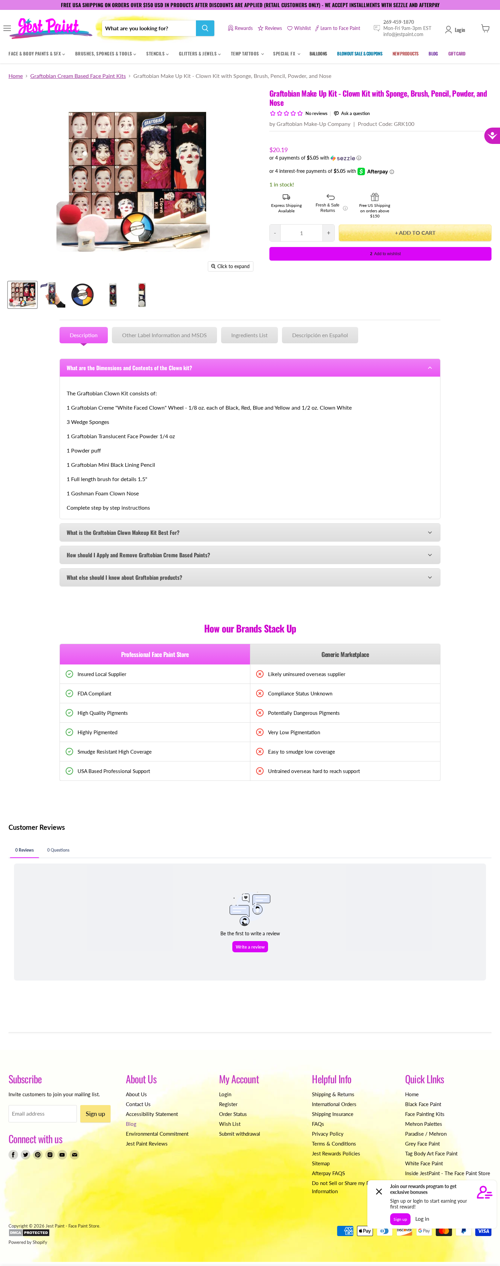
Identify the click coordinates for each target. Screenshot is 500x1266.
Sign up (95, 1113)
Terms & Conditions (334, 1143)
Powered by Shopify (28, 1242)
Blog (131, 1124)
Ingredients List (249, 335)
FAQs (318, 1124)
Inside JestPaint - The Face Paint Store (447, 1173)
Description (84, 335)
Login (460, 29)
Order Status (233, 1114)
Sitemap (321, 1163)
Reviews (273, 28)
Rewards (244, 28)
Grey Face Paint (422, 1143)
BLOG (433, 53)
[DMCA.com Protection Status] (29, 1235)
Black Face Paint (423, 1104)
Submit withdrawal (239, 1134)
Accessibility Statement (152, 1114)
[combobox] (149, 28)
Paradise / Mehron (426, 1134)
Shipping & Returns (333, 1094)
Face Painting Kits (425, 1114)
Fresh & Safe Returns (332, 208)
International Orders (334, 1104)
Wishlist (302, 28)
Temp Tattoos (246, 53)
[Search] (205, 28)
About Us (136, 1094)
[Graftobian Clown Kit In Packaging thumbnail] (113, 294)
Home (16, 76)
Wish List (229, 1124)
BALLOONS (318, 53)
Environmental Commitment (157, 1134)
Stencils (156, 53)
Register (228, 1104)
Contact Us (138, 1104)
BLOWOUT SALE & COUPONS (359, 53)
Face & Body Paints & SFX (35, 53)
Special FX (285, 53)
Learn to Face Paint (340, 28)
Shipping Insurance (332, 1114)
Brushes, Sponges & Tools (104, 53)
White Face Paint (424, 1163)
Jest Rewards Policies (336, 1153)
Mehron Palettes (423, 1124)
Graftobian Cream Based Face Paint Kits (78, 76)
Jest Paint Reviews (147, 1143)
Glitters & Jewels (198, 53)
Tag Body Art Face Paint (431, 1153)
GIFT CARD (457, 53)
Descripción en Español (320, 335)
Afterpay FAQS (328, 1173)
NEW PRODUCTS (405, 53)
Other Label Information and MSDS (164, 335)
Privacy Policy (328, 1134)
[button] (380, 158)
